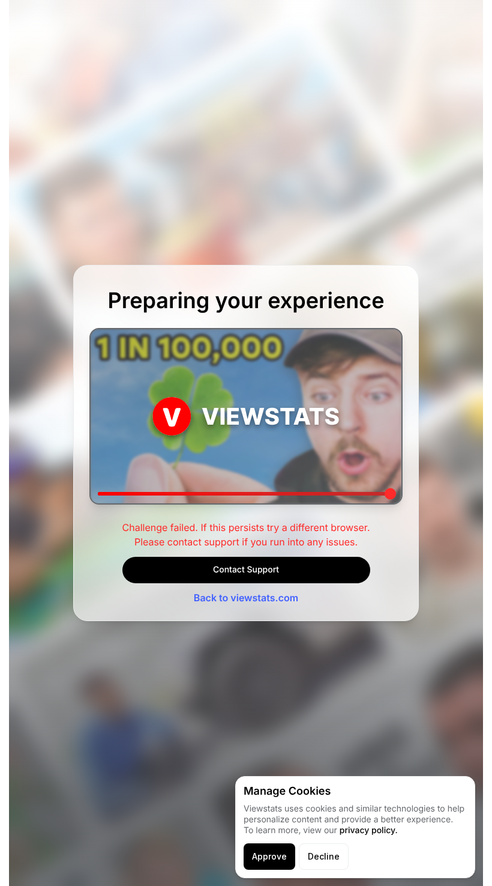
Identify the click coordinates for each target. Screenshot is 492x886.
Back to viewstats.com (246, 598)
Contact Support (246, 570)
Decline (324, 856)
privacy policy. (369, 830)
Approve (269, 856)
